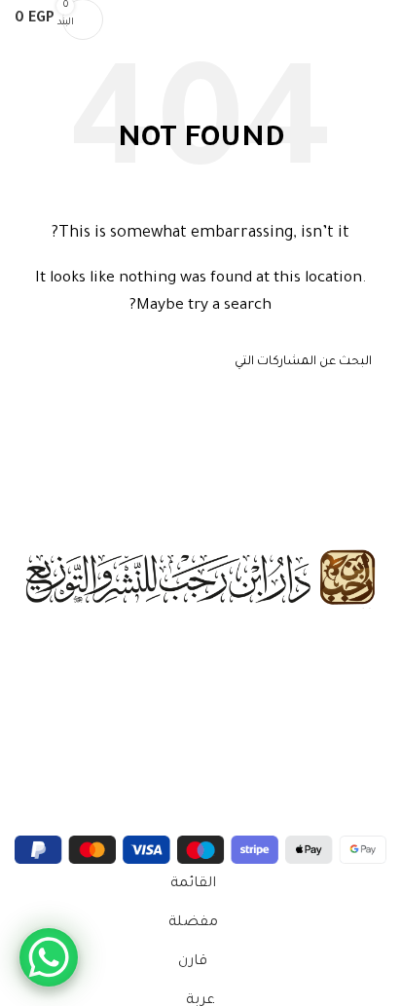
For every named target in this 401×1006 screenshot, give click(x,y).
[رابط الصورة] (200, 579)
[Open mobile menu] (378, 19)
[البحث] (130, 19)
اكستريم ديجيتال (73, 822)
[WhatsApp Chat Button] (48, 957)
